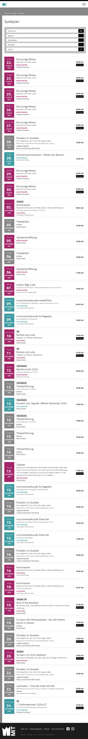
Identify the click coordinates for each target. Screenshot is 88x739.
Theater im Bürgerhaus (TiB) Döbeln (27, 513)
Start (14, 13)
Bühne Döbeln (20, 258)
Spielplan (11, 44)
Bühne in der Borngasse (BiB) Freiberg (28, 148)
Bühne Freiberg (21, 227)
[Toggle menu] (82, 4)
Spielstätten (12, 40)
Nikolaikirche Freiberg (23, 712)
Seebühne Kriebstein (22, 67)
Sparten (11, 35)
